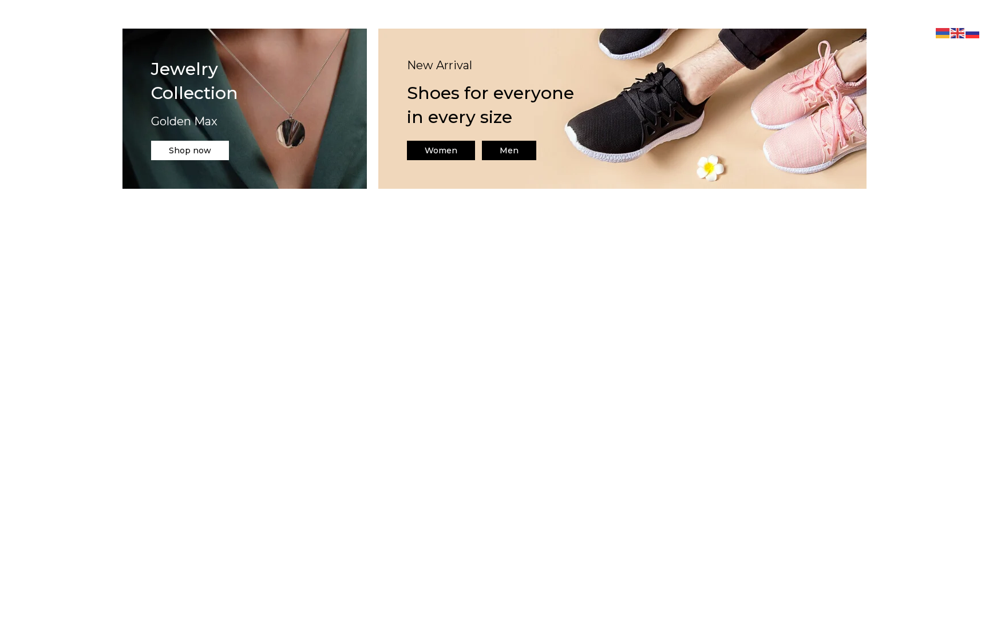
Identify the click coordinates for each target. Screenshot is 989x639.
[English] (958, 32)
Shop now (190, 150)
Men (509, 150)
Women (441, 150)
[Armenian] (943, 32)
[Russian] (973, 32)
